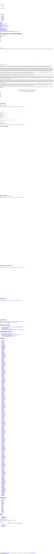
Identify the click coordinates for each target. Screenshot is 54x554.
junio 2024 (3, 358)
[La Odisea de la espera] (14, 318)
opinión (3, 28)
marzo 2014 (3, 445)
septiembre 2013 (4, 449)
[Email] (27, 96)
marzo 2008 (3, 495)
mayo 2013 (3, 452)
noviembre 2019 (4, 397)
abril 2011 (3, 469)
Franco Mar (3, 334)
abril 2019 (3, 402)
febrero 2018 (3, 412)
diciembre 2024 (3, 354)
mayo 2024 (3, 359)
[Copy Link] (27, 41)
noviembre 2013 (4, 448)
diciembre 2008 (3, 489)
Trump (1, 28)
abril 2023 (3, 368)
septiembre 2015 (4, 432)
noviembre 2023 (4, 363)
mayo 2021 (3, 384)
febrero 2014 (3, 446)
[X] (27, 37)
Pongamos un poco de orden (3, 195)
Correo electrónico (2, 120)
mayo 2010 (3, 477)
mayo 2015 (3, 435)
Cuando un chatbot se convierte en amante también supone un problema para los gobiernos (13, 329)
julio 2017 (3, 417)
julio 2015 (3, 434)
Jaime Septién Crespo (4, 333)
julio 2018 (3, 408)
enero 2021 (3, 387)
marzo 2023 (3, 369)
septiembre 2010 (4, 474)
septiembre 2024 (4, 356)
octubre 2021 (3, 381)
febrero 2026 (3, 344)
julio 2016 (3, 425)
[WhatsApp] (27, 39)
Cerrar (2, 15)
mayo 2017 (3, 418)
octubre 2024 (3, 355)
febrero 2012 (3, 462)
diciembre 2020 (3, 388)
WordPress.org (3, 518)
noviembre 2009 (4, 481)
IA (0, 28)
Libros (4, 25)
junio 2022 (3, 375)
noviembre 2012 (4, 456)
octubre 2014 (3, 440)
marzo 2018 (3, 411)
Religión (3, 509)
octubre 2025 (3, 347)
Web (0, 121)
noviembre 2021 (4, 380)
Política (2, 508)
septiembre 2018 (4, 407)
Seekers (3, 20)
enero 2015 (3, 438)
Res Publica (3, 17)
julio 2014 (3, 442)
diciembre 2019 (3, 396)
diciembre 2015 (3, 430)
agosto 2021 (3, 382)
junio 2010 (3, 476)
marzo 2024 (3, 360)
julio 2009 (3, 484)
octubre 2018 (3, 406)
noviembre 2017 (4, 414)
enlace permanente (15, 322)
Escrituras (3, 503)
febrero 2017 (3, 420)
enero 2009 (3, 488)
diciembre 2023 (3, 362)
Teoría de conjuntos (10, 333)
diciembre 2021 (3, 379)
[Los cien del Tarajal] (22, 297)
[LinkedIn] (27, 38)
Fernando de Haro (5, 35)
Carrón (2, 18)
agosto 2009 (3, 483)
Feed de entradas (4, 516)
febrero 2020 (3, 395)
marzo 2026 (3, 343)
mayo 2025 (3, 350)
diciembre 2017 (3, 413)
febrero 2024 (3, 361)
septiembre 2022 (4, 373)
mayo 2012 (3, 460)
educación (1, 30)
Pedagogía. (5, 29)
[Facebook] (27, 92)
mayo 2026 (3, 342)
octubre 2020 (3, 389)
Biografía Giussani (4, 499)
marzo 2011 (3, 470)
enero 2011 (3, 471)
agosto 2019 (3, 399)
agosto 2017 (3, 416)
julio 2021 (3, 383)
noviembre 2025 (4, 346)
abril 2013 (3, 453)
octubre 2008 (3, 490)
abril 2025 (3, 351)
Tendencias (3, 19)
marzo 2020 (3, 394)
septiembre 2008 (4, 491)
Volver (16, 31)
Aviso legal (3, 525)
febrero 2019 (3, 403)
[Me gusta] (0, 46)
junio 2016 (3, 426)
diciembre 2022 (3, 371)
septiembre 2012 (4, 458)
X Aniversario (3, 512)
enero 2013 (3, 455)
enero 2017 (3, 421)
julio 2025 (3, 349)
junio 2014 (3, 443)
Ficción (3, 25)
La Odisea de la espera (3, 319)
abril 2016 (3, 427)
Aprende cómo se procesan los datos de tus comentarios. (18, 124)
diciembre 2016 (3, 422)
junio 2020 (3, 392)
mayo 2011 (3, 468)
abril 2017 (3, 419)
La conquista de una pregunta (8, 336)
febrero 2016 (3, 429)
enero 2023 (3, 370)
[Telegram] (27, 40)
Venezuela (5, 30)
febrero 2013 (3, 454)
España (3, 30)
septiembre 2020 (4, 390)
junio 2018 (3, 409)
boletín (28, 91)
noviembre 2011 (4, 464)
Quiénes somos (3, 524)
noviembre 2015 (4, 431)
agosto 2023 (3, 365)
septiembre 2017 (4, 415)
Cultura (1, 25)
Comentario (1, 112)
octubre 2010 (3, 473)
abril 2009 (3, 486)
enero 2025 (3, 353)
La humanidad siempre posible (5, 327)
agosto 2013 (3, 450)
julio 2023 (3, 366)
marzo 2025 (3, 352)
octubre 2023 (3, 364)
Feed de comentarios (4, 517)
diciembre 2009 (3, 480)
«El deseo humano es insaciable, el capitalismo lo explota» (12, 334)
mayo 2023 (3, 367)
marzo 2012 (3, 461)
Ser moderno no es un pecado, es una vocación (6, 265)
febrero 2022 (3, 378)
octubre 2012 (3, 457)
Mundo (2, 507)
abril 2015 (3, 436)
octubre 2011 (3, 465)
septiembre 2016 (4, 424)
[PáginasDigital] (7, 12)
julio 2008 (3, 492)
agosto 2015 (3, 433)
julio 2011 (3, 467)
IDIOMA (1, 521)
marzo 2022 (3, 377)
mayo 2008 (3, 494)
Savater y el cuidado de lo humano (12, 335)
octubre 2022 (3, 372)
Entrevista (3, 29)
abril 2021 (3, 385)
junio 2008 (3, 493)
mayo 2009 (3, 485)
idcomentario (1, 113)
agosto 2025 (3, 348)
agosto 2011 (3, 466)
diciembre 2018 (3, 405)
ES (3, 6)
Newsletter (3, 526)
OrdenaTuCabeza (6, 553)
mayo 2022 (3, 376)
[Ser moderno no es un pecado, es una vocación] (27, 264)
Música (6, 25)
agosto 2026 (3, 340)
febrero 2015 (3, 437)
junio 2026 (3, 341)
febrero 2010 (3, 479)
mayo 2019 (3, 401)
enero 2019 (3, 404)
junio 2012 (3, 459)
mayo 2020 (3, 393)
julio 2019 (3, 400)
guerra (1, 29)
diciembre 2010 (3, 472)
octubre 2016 (3, 423)
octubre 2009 (3, 482)
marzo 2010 (3, 478)
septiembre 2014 (4, 441)
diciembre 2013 (3, 447)
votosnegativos (2, 116)
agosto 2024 (3, 357)
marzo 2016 (3, 428)
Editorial (1, 22)
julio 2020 (3, 391)
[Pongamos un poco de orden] (27, 194)
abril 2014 (3, 444)
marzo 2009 (3, 487)
